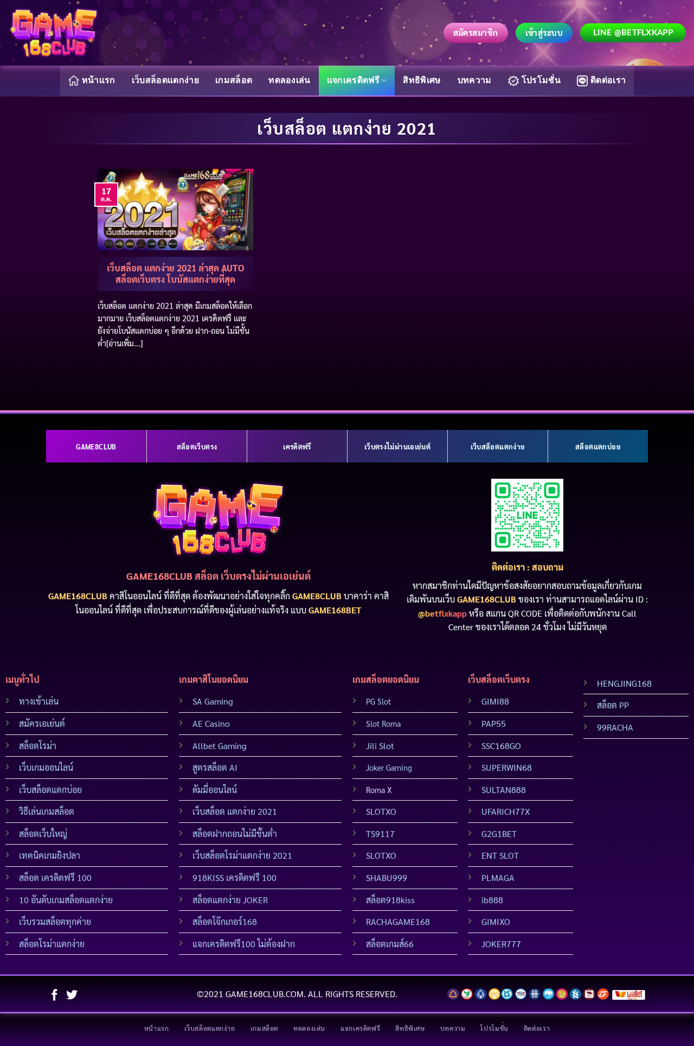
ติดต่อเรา (608, 80)
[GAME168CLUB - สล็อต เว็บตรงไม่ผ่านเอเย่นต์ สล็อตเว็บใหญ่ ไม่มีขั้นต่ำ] (54, 33)
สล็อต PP (613, 705)
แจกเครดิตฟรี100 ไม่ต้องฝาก (243, 943)
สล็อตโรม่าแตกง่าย (52, 943)
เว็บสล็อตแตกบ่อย (50, 789)
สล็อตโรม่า (37, 745)
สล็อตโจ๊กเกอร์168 (224, 921)
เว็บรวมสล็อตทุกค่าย (55, 921)
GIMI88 (495, 701)
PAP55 (493, 723)
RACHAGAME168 (398, 921)
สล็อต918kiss (390, 899)
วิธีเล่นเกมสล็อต (46, 811)
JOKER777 (501, 943)
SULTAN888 (503, 789)
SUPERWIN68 (506, 767)
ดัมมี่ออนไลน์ (214, 789)
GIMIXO (495, 921)
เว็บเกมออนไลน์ (46, 767)
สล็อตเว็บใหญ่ (43, 833)
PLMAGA (498, 877)
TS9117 (380, 833)
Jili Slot (380, 745)
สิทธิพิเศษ (422, 80)
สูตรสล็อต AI (214, 767)
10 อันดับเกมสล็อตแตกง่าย (66, 899)
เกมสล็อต (233, 80)
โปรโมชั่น (541, 80)
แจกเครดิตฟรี (353, 80)
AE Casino (211, 723)
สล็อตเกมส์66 (390, 943)
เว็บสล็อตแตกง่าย (165, 80)
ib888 (492, 899)
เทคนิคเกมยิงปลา (49, 855)
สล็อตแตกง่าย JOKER (230, 899)
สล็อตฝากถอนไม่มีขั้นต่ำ (234, 833)
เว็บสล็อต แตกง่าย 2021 (234, 811)
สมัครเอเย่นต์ (42, 723)
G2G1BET (499, 833)
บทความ (475, 80)
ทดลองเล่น (289, 80)
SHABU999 (386, 877)
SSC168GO (501, 745)
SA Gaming (212, 701)
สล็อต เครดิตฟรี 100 (55, 877)
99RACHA (615, 727)
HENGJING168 (624, 683)
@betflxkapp (442, 613)
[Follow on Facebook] (54, 996)
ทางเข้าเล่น (39, 701)
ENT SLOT (500, 855)
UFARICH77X (505, 811)
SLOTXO (381, 811)
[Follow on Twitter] (72, 996)
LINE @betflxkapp (633, 33)
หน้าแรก (98, 80)
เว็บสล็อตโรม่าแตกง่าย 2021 (242, 855)
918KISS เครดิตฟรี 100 (234, 877)
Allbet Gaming (219, 745)
